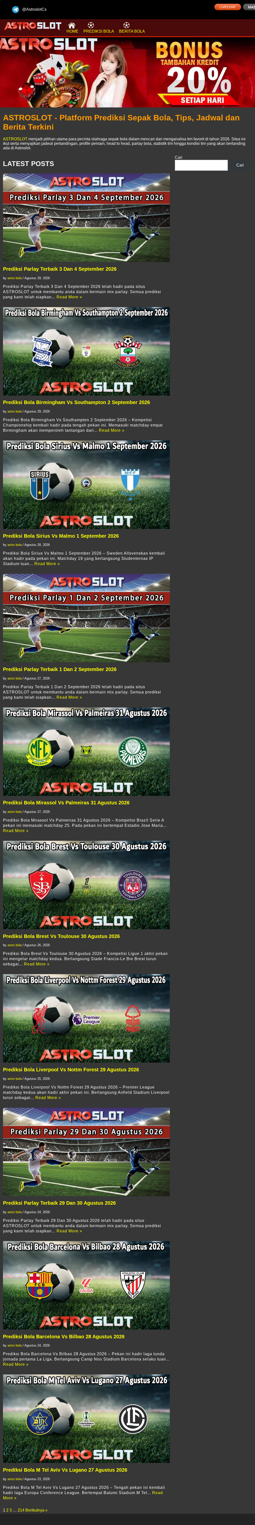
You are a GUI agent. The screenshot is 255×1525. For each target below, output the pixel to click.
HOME (72, 31)
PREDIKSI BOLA (98, 31)
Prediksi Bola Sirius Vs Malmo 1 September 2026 (61, 536)
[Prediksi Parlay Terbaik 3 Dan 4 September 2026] (86, 217)
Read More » (69, 297)
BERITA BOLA (132, 31)
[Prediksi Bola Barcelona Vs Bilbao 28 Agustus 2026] (86, 1285)
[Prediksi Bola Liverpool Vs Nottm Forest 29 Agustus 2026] (86, 1018)
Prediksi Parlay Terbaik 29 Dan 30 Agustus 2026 (59, 1203)
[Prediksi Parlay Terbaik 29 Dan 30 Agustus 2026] (86, 1152)
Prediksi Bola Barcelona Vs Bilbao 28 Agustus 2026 (64, 1336)
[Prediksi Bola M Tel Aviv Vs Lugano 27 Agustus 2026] (86, 1418)
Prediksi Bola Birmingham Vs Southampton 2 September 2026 (76, 402)
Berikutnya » (36, 1510)
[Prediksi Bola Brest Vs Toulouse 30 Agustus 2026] (86, 885)
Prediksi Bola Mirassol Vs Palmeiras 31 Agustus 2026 (66, 802)
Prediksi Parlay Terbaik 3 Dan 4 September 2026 (60, 269)
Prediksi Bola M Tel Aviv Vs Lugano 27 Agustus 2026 (65, 1470)
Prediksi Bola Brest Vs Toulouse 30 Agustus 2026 (61, 936)
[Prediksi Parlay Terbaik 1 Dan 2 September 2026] (86, 618)
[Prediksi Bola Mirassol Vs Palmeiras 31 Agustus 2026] (86, 751)
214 (21, 1510)
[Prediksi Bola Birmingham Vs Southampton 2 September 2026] (86, 351)
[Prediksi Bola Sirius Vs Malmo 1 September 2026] (86, 484)
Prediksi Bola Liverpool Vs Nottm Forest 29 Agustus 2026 (71, 1069)
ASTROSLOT (15, 139)
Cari (178, 157)
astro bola (14, 278)
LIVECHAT (227, 7)
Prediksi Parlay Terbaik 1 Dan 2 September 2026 (60, 669)
